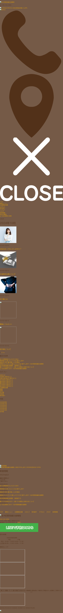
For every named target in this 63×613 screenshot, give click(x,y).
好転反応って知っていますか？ (10, 249)
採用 (1, 391)
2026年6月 (3, 405)
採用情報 (2, 213)
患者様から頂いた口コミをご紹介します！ (12, 360)
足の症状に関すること (6, 384)
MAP (19, 522)
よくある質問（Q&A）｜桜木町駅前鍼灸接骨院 (13, 368)
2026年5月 (3, 407)
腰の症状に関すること (6, 383)
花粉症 (2, 394)
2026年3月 (3, 410)
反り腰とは (4, 299)
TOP (1, 202)
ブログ (2, 211)
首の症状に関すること (6, 386)
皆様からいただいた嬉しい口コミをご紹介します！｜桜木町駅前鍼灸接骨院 (22, 364)
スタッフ (2, 206)
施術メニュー (4, 203)
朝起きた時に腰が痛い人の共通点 (10, 362)
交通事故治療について (8, 274)
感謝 (1, 389)
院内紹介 (2, 208)
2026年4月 (3, 408)
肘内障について (5, 349)
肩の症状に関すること (6, 381)
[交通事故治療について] (31, 260)
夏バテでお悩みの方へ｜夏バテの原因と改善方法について (17, 367)
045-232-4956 (4, 519)
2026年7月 (3, 403)
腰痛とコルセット (6, 324)
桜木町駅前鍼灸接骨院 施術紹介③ (10, 365)
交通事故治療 (4, 205)
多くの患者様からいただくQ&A (9, 359)
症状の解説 (3, 214)
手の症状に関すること (6, 380)
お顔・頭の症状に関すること (8, 378)
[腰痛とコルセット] (31, 310)
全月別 (2, 411)
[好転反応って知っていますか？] (31, 234)
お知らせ (2, 375)
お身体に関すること (6, 376)
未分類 (2, 392)
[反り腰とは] (31, 285)
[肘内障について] (31, 335)
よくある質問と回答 (6, 216)
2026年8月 (3, 402)
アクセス (2, 209)
